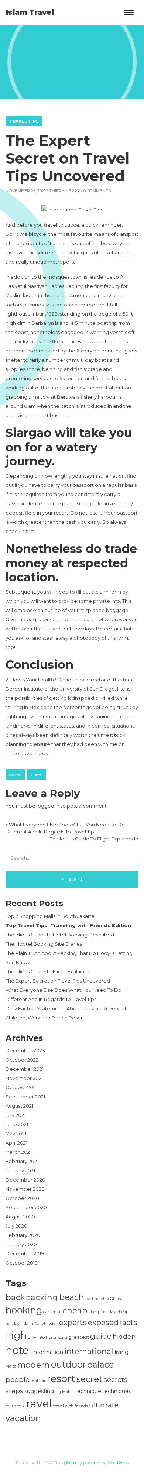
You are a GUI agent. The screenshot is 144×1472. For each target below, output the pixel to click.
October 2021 (21, 1087)
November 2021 (24, 1078)
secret (15, 774)
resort (61, 1378)
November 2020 (25, 1189)
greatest (78, 1337)
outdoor (68, 1364)
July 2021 (15, 1115)
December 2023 (25, 1050)
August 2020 (20, 1217)
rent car (38, 1380)
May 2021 (16, 1133)
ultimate (104, 1404)
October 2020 (22, 1198)
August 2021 (19, 1106)
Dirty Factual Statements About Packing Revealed (66, 1008)
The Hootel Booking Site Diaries (44, 944)
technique (88, 1391)
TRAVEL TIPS (24, 121)
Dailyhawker (46, 1323)
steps (14, 1390)
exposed (103, 1322)
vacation (23, 1418)
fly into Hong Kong (49, 1337)
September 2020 (26, 1207)
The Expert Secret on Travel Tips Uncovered (58, 981)
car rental (52, 1312)
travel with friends (70, 1406)
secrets (115, 1379)
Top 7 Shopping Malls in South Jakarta (50, 916)
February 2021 (22, 1161)
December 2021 (25, 1069)
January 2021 (20, 1170)
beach (71, 1297)
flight (18, 1335)
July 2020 (16, 1226)
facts (128, 1322)
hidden (124, 1336)
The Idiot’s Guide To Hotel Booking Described (60, 935)
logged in (48, 806)
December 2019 (25, 1253)
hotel (18, 1350)
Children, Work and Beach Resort (45, 1018)
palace (100, 1364)
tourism (13, 1406)
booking (24, 1309)
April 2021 (16, 1143)
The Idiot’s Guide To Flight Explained (92, 839)
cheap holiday (102, 1312)
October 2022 (22, 1060)
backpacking (32, 1297)
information (47, 1352)
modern (33, 1364)
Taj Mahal (64, 1391)
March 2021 (18, 1152)
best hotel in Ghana (104, 1298)
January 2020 (21, 1244)
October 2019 (22, 1263)
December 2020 (25, 1180)
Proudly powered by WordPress (97, 1462)
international (88, 1351)
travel (36, 774)
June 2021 (17, 1124)
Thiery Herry (64, 190)
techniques (116, 1391)
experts (73, 1322)
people (18, 1379)
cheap (75, 1310)
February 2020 (23, 1235)
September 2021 (25, 1097)
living (121, 1351)
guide (101, 1336)
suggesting (39, 1391)
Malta (11, 1366)
